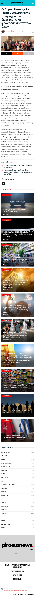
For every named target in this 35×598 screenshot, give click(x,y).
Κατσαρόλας (5, 477)
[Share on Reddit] (17, 53)
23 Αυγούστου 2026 (7, 389)
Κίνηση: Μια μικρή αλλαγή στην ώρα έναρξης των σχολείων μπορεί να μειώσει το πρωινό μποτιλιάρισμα (16, 260)
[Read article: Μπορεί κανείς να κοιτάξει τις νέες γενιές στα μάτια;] (17, 405)
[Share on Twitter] (6, 53)
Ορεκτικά (4, 488)
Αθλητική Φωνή (6, 452)
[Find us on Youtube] (16, 553)
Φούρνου (4, 520)
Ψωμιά (3, 528)
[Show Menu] (2, 3)
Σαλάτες (4, 502)
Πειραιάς (5, 345)
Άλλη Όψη (4, 456)
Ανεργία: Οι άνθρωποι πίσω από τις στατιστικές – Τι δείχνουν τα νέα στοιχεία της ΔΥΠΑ (18, 172)
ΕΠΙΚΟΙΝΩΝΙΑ (17, 579)
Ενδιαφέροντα (6, 463)
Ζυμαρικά (4, 470)
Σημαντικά (4, 506)
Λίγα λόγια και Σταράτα (8, 484)
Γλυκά (3, 459)
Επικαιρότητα (6, 195)
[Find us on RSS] (19, 553)
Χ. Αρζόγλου (11, 31)
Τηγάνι (3, 517)
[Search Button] (33, 3)
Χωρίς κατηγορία (6, 524)
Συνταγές (4, 513)
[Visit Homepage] (17, 3)
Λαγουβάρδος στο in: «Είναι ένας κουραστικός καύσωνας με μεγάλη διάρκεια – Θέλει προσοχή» (15, 335)
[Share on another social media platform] (28, 53)
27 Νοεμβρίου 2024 (22, 31)
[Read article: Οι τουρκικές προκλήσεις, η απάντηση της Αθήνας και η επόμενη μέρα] (17, 430)
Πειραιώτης (4, 495)
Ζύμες (3, 474)
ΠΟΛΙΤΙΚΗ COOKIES (17, 571)
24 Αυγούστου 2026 (7, 214)
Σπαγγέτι (4, 510)
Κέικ (2, 481)
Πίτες (3, 499)
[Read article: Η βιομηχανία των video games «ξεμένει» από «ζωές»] (17, 204)
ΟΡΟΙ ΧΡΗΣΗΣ (17, 575)
